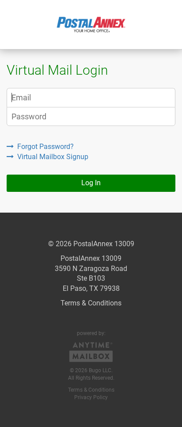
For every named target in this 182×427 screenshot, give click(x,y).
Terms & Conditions (91, 303)
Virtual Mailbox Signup (52, 156)
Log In (91, 183)
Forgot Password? (45, 146)
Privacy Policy (91, 397)
